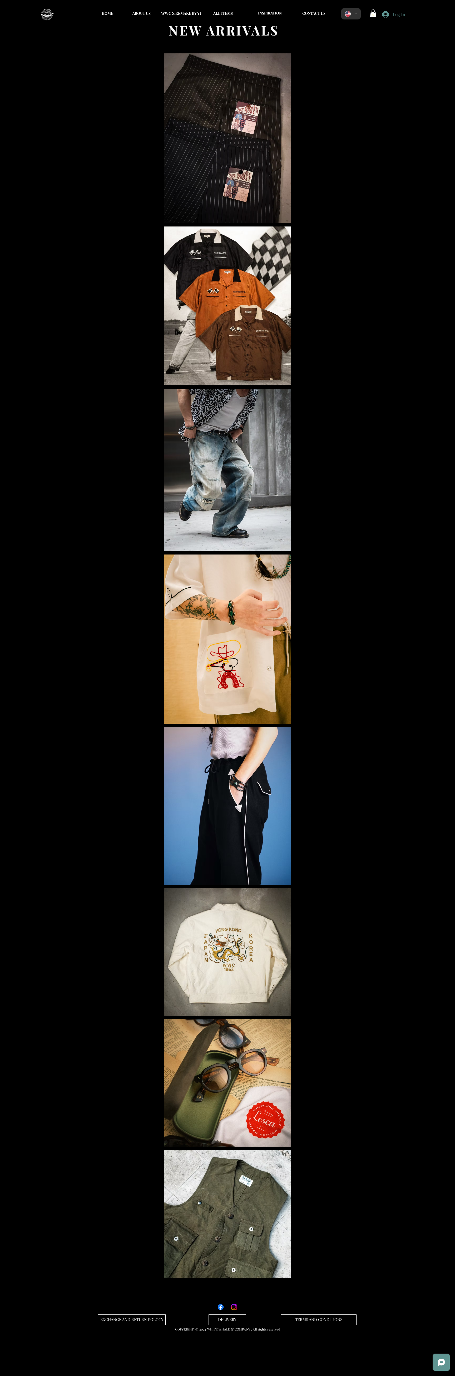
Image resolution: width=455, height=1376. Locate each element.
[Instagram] (234, 1307)
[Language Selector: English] (351, 13)
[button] (269, 13)
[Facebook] (221, 1307)
